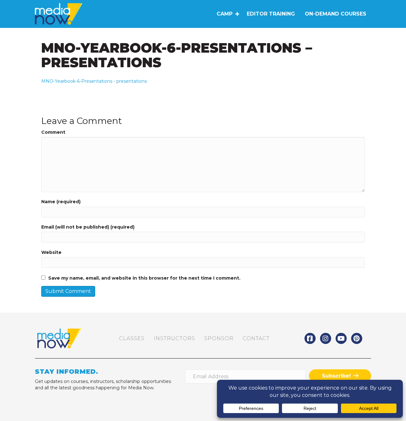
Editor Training (271, 14)
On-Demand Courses (335, 14)
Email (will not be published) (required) (87, 227)
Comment (53, 132)
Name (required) (61, 201)
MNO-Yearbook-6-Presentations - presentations (94, 81)
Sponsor (218, 338)
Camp (224, 14)
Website (51, 252)
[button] (237, 14)
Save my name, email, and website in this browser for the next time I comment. (144, 278)
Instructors (174, 338)
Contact (256, 338)
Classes (132, 338)
